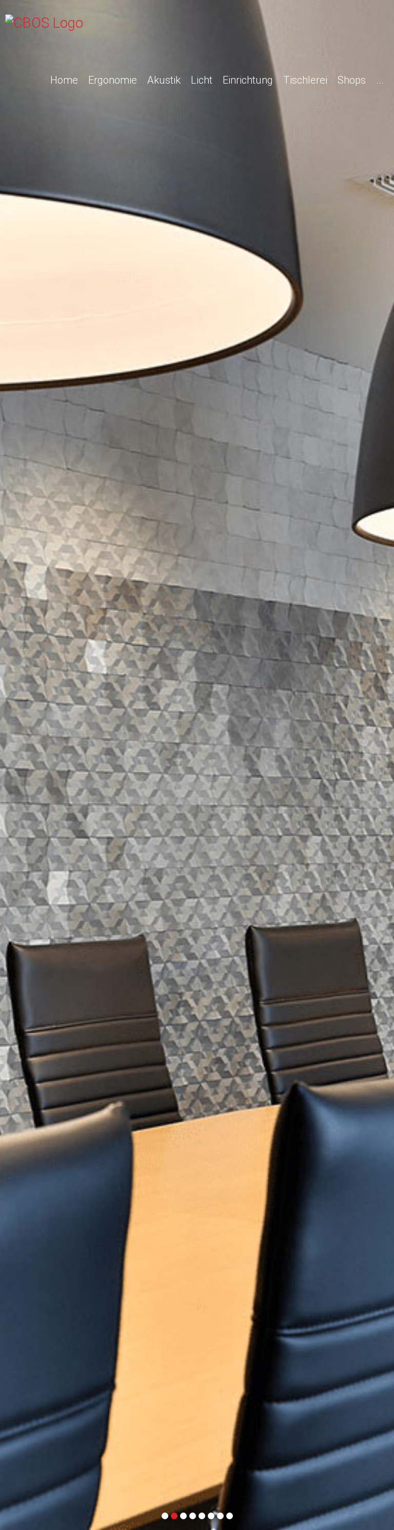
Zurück (11, 688)
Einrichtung (248, 80)
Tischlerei (305, 80)
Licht (201, 80)
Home (64, 80)
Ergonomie (112, 80)
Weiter (382, 688)
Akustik (164, 80)
